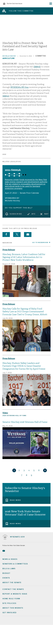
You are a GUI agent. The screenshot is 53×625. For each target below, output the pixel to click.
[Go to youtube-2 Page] (4, 551)
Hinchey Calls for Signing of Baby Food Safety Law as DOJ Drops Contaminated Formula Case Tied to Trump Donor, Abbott (24, 311)
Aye (34, 214)
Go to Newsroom (40, 242)
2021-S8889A (13, 170)
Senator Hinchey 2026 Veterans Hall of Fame (24, 422)
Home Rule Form (11, 599)
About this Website (12, 608)
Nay (46, 214)
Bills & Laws (8, 569)
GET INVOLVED (9, 613)
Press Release (8, 249)
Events (6, 578)
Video (5, 413)
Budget (6, 573)
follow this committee (21, 11)
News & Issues (9, 559)
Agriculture (8, 58)
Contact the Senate (13, 589)
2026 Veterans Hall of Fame (14, 415)
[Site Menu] (50, 3)
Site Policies (9, 603)
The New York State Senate (14, 3)
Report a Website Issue (14, 594)
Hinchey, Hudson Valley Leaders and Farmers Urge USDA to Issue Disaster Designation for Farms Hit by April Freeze (23, 366)
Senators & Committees (15, 564)
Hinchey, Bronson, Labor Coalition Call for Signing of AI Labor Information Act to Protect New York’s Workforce (23, 257)
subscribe (16, 214)
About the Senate (11, 582)
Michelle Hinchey (9, 56)
